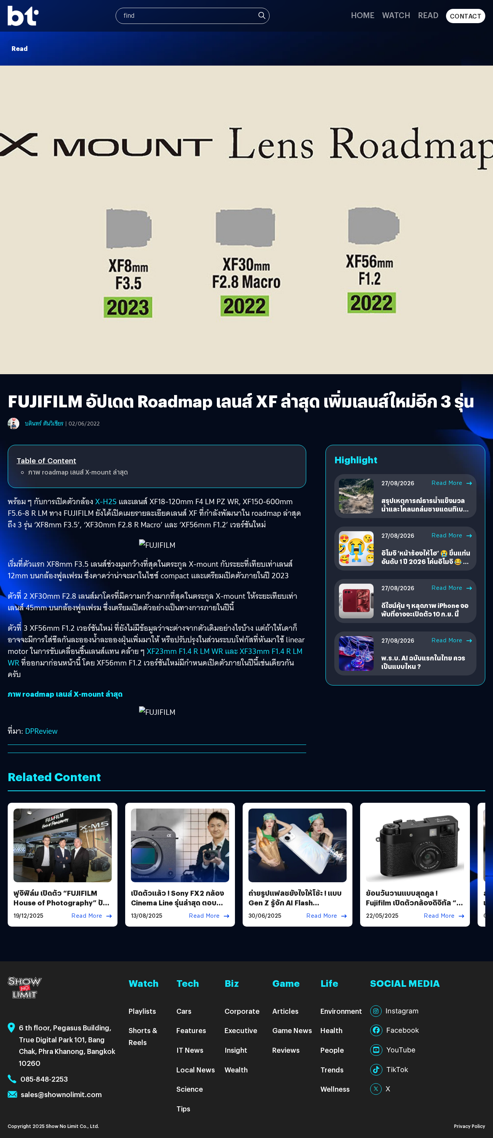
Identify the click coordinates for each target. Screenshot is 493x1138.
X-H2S (106, 501)
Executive (241, 1030)
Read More (447, 483)
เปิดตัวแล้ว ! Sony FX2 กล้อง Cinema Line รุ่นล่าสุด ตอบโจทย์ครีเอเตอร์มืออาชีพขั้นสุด (178, 902)
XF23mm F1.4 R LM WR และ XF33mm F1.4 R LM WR (155, 657)
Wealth (236, 1069)
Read (428, 14)
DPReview (41, 731)
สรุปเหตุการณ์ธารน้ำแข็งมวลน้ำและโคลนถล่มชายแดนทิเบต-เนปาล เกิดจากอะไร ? (425, 509)
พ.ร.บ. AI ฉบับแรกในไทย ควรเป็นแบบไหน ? (423, 662)
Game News (292, 1030)
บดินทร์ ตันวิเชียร (44, 424)
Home (362, 14)
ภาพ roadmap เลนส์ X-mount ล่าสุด (78, 472)
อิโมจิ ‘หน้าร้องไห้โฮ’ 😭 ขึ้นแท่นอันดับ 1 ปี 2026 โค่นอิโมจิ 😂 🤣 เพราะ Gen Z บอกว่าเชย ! (426, 562)
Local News (195, 1069)
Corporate (242, 1011)
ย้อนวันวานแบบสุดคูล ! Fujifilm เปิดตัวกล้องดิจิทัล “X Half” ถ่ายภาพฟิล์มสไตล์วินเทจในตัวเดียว (415, 907)
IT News (189, 1050)
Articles (285, 1011)
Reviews (286, 1050)
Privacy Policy (469, 1126)
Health (331, 1030)
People (332, 1050)
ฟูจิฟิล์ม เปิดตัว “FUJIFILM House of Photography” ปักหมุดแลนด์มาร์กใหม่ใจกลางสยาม (60, 907)
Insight (236, 1050)
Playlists (142, 1011)
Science (189, 1089)
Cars (183, 1011)
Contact (466, 16)
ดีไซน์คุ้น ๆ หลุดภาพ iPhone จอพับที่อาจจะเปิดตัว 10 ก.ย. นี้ (424, 609)
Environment (341, 1011)
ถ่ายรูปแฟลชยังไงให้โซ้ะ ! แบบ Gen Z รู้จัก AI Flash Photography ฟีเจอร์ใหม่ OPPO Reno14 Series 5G (295, 907)
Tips (183, 1108)
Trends (332, 1069)
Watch (396, 14)
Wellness (335, 1089)
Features (191, 1030)
